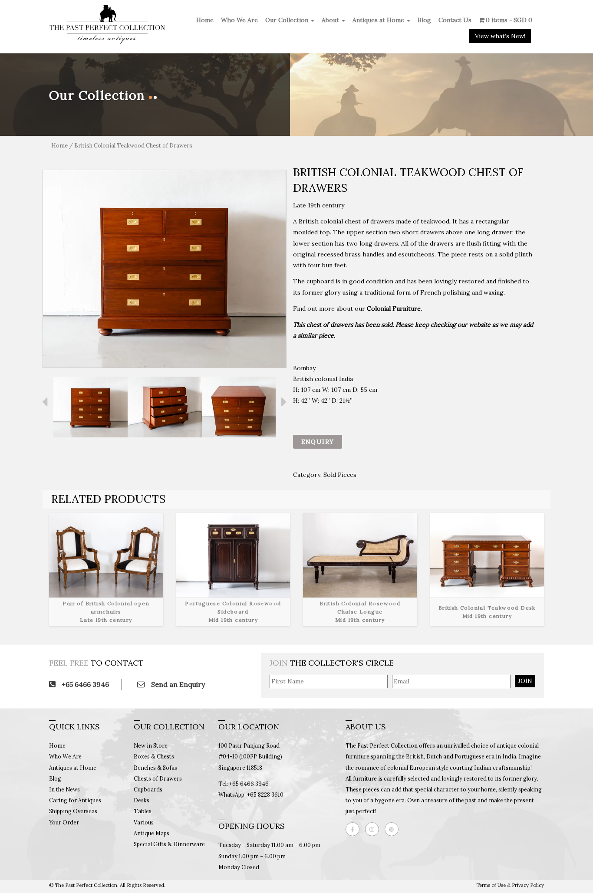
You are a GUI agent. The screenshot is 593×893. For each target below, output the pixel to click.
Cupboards (148, 789)
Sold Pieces (339, 475)
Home (205, 20)
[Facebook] (355, 829)
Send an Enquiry (177, 684)
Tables (143, 811)
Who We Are (239, 20)
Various (144, 822)
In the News (64, 789)
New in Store (151, 745)
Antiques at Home (379, 20)
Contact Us (454, 20)
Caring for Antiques (75, 800)
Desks (141, 800)
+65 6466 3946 (84, 684)
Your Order (64, 822)
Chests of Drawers (158, 778)
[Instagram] (374, 829)
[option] (164, 269)
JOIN (525, 681)
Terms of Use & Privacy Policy (510, 885)
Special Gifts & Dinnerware (169, 843)
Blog (424, 20)
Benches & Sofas (155, 767)
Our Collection (287, 20)
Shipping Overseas (73, 811)
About (331, 20)
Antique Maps (151, 833)
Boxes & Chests (154, 756)
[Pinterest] (394, 829)
